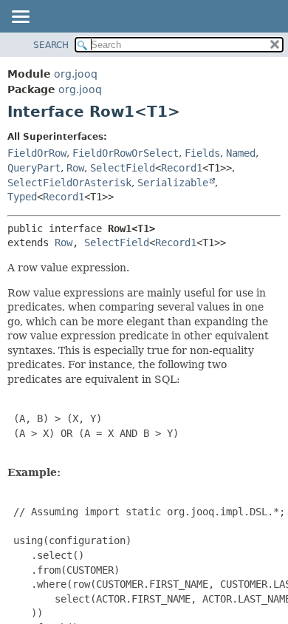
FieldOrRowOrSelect (125, 153)
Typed (22, 197)
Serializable (172, 183)
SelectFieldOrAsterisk (69, 183)
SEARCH (51, 45)
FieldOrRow (36, 153)
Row (75, 168)
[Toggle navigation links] (19, 17)
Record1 (181, 168)
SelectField (122, 168)
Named (241, 153)
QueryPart (34, 168)
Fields (202, 153)
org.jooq (75, 74)
